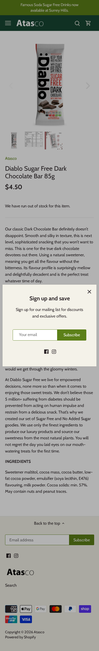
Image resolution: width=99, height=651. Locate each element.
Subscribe (71, 334)
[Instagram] (54, 351)
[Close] (89, 291)
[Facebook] (46, 351)
